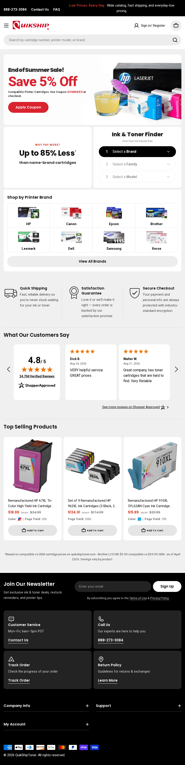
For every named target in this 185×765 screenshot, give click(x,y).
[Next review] (176, 369)
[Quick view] (55, 447)
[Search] (175, 40)
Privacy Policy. (159, 598)
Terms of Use (138, 598)
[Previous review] (9, 369)
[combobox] (92, 40)
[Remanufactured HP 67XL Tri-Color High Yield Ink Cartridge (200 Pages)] (33, 466)
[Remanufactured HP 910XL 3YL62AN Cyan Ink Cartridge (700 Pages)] (152, 466)
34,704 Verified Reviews (37, 376)
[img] (37, 369)
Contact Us (40, 9)
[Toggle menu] (6, 25)
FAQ (56, 9)
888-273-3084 (15, 9)
